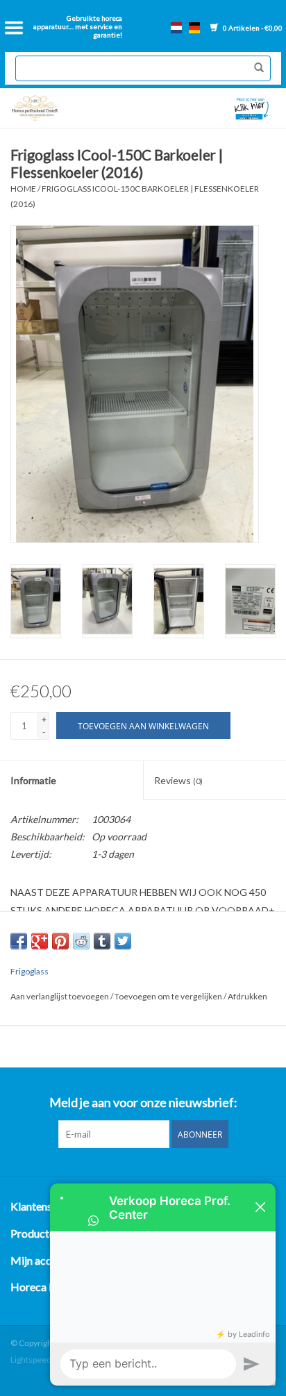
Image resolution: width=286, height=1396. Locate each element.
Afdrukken (247, 996)
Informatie (33, 780)
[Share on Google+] (39, 941)
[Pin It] (60, 941)
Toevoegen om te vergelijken (169, 996)
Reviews (178, 780)
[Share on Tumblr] (102, 941)
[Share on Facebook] (18, 941)
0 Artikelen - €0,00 (252, 28)
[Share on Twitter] (123, 941)
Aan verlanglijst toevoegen (60, 996)
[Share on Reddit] (81, 941)
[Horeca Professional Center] (74, 108)
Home (23, 188)
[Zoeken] (255, 68)
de (194, 27)
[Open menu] (13, 27)
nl (176, 27)
